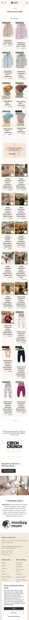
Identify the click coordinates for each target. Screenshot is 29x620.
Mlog (2, 571)
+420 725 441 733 (11, 548)
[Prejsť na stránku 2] (17, 420)
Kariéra (3, 565)
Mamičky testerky (6, 577)
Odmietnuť (14, 612)
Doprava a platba (21, 577)
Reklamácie (19, 574)
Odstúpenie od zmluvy (20, 570)
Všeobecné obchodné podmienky (19, 564)
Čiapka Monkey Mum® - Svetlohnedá (21, 103)
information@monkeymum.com (14, 546)
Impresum (4, 568)
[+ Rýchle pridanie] (12, 36)
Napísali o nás (5, 574)
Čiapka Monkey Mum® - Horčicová (7, 102)
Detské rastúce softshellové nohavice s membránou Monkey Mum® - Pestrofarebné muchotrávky (8, 407)
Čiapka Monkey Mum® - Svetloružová (21, 129)
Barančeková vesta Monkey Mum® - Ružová (21, 44)
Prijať (13, 608)
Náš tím (3, 563)
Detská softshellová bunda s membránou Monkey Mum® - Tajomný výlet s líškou (21, 272)
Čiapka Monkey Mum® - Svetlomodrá (7, 130)
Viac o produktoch (8, 471)
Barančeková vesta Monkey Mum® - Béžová (7, 42)
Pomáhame (4, 579)
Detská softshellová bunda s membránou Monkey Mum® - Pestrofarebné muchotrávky (8, 241)
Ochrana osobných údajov (21, 581)
